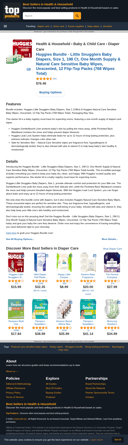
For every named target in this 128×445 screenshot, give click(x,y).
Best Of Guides (54, 388)
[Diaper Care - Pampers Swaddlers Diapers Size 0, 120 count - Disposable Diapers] (46, 302)
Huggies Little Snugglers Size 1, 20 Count (16, 276)
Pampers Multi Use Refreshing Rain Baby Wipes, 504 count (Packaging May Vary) (16, 322)
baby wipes (93, 26)
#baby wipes (56, 346)
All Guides (51, 383)
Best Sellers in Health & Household (48, 4)
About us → (12, 371)
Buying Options (50, 92)
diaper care (43, 26)
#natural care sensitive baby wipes (29, 346)
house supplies (76, 26)
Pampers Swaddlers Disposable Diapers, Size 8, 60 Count (88, 322)
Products (50, 397)
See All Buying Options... (20, 239)
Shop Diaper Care (112, 248)
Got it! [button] (118, 440)
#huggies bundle (74, 346)
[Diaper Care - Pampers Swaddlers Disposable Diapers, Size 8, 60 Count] (94, 302)
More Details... (110, 239)
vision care (58, 26)
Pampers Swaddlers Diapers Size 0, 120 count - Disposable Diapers (40, 322)
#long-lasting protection (97, 346)
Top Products (12, 413)
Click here (11, 233)
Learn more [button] (96, 439)
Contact (90, 397)
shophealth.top (20, 419)
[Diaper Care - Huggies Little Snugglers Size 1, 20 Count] (22, 255)
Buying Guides (53, 392)
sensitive (107, 26)
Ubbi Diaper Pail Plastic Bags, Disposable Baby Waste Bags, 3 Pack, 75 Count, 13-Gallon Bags (40, 276)
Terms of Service (15, 397)
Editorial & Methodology (18, 383)
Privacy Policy (13, 392)
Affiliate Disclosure (15, 388)
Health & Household (53, 44)
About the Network (95, 388)
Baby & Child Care (89, 44)
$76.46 (41, 83)
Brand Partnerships (96, 383)
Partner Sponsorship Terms (100, 392)
